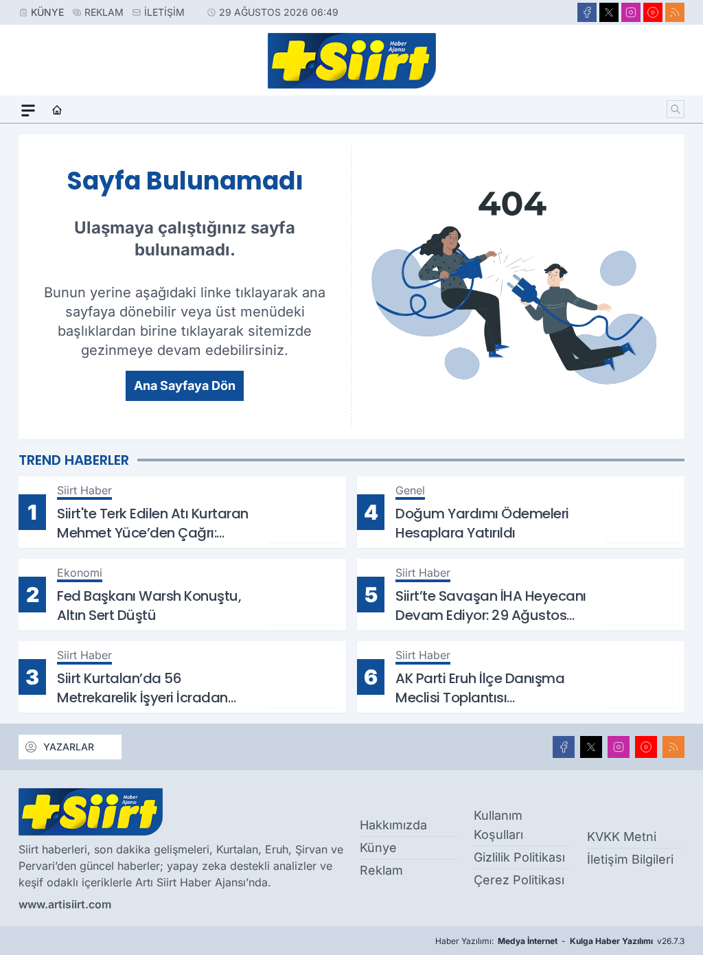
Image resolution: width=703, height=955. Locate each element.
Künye (47, 12)
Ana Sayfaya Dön (184, 385)
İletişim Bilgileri (630, 859)
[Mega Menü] (28, 110)
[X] (609, 12)
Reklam (104, 12)
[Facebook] (587, 12)
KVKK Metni (621, 836)
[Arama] (675, 109)
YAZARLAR (68, 746)
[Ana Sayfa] (56, 110)
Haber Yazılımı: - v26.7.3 (559, 941)
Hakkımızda (393, 825)
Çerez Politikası (519, 880)
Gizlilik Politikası (519, 857)
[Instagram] (631, 12)
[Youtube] (652, 12)
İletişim (164, 12)
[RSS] (674, 12)
